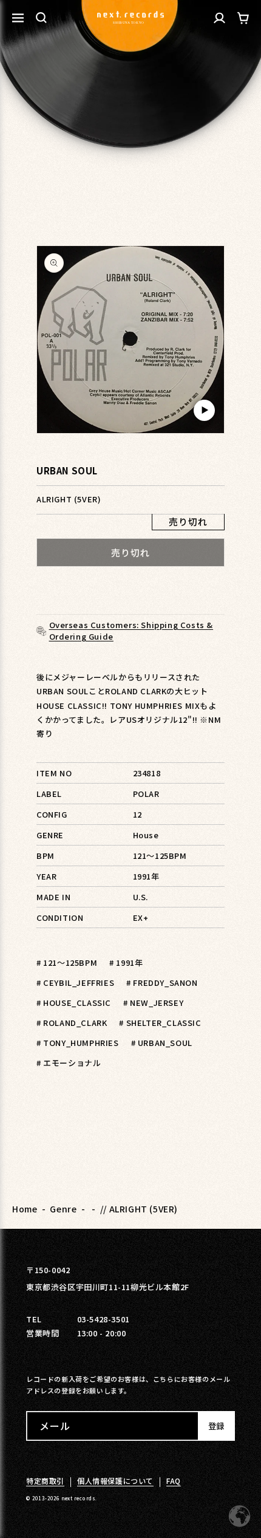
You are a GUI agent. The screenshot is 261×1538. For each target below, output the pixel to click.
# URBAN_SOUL (161, 1043)
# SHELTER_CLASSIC (160, 1023)
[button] (41, 17)
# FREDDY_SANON (161, 982)
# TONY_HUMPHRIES (77, 1043)
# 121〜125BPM (66, 962)
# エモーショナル (68, 1063)
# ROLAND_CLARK (71, 1023)
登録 (216, 1426)
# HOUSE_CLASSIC (73, 1003)
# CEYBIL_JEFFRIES (75, 982)
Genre (63, 1209)
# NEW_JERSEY (153, 1003)
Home (24, 1209)
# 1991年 (126, 962)
